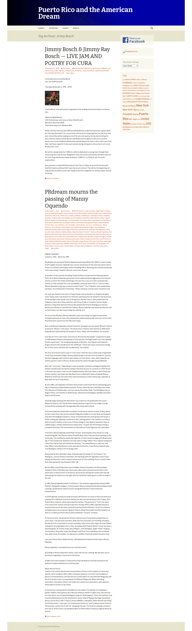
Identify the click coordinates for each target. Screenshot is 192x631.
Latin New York (83, 230)
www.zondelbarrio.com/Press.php (91, 246)
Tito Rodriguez (101, 244)
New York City (129, 109)
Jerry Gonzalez (70, 225)
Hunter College (136, 93)
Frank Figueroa (97, 220)
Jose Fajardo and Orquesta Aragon (82, 227)
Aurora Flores (73, 213)
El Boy (102, 218)
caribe (134, 83)
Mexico (146, 102)
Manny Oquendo (72, 232)
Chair (57, 216)
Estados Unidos (137, 88)
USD (148, 123)
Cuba (131, 85)
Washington (127, 127)
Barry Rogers (83, 213)
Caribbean (127, 82)
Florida (148, 90)
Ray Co (69, 241)
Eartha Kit (86, 218)
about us (76, 28)
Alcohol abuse (78, 68)
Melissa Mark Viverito (135, 102)
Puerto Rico (95, 239)
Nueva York (140, 110)
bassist (90, 213)
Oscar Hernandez (50, 239)
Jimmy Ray (78, 71)
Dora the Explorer (76, 218)
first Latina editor (85, 220)
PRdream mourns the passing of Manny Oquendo (71, 199)
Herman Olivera (59, 223)
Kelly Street (62, 230)
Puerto (136, 114)
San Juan (133, 119)
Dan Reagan (66, 218)
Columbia (77, 216)
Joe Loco (89, 225)
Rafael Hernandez (60, 241)
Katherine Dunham (51, 230)
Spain (138, 119)
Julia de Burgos (142, 96)
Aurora (66, 213)
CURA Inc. (104, 68)
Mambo (64, 232)
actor (124, 79)
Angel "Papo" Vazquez (103, 211)
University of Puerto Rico (138, 124)
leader (132, 99)
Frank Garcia (106, 220)
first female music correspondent (67, 220)
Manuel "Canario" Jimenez (87, 232)
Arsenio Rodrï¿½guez (56, 213)
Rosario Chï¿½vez (90, 241)
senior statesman (57, 244)
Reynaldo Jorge (77, 241)
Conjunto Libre (56, 218)
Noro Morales (88, 237)
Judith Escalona (100, 71)
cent (53, 216)
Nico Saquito (79, 237)
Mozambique (79, 234)
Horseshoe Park (82, 223)
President (87, 239)
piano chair (79, 239)
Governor (126, 93)
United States (69, 246)
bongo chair (98, 213)
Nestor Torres (54, 237)
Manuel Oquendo (102, 232)
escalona (71, 73)
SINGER (66, 244)
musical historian (89, 234)
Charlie (71, 216)
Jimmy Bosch (69, 71)
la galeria (41, 28)
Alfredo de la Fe (79, 211)
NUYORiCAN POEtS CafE (56, 73)
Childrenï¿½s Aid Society (92, 68)
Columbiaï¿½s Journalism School (92, 216)
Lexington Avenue (142, 99)
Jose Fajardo (65, 227)
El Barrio (129, 88)
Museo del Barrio (129, 106)
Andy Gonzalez (90, 211)
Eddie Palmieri (94, 218)
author (138, 80)
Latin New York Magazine (97, 230)
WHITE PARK (134, 127)
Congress (126, 85)
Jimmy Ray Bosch (88, 71)
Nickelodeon (70, 237)
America (128, 79)
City (137, 83)
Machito (58, 232)
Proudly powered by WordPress (49, 626)
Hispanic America (70, 223)
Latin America (127, 99)
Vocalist (77, 246)
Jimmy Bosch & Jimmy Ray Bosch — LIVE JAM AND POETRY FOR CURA (77, 56)
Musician (99, 234)
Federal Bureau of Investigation (136, 90)
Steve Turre (82, 244)
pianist (73, 239)
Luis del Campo (50, 232)
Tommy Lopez (59, 246)
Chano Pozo (64, 216)
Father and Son (59, 71)
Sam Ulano (99, 241)
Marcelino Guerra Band (58, 234)
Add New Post (132, 51)
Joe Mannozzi (97, 225)
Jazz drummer (59, 225)
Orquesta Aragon (100, 237)
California (144, 80)
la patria (65, 28)
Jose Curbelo (55, 227)
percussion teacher (63, 239)
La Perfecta (74, 230)
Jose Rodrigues (99, 227)
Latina (108, 230)
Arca (46, 213)
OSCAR (108, 237)
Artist (133, 79)
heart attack (49, 223)
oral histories (53, 28)
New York (62, 237)
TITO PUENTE (91, 244)
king (67, 230)
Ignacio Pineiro (93, 223)
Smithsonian (73, 244)
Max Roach (70, 234)
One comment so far (54, 616)
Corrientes (66, 68)
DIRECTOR (137, 85)
